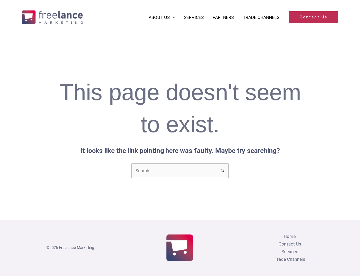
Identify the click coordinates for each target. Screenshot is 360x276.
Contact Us (290, 244)
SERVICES (194, 17)
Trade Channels (289, 259)
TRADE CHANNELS (261, 17)
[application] (172, 17)
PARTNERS (223, 17)
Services (289, 251)
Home (290, 236)
